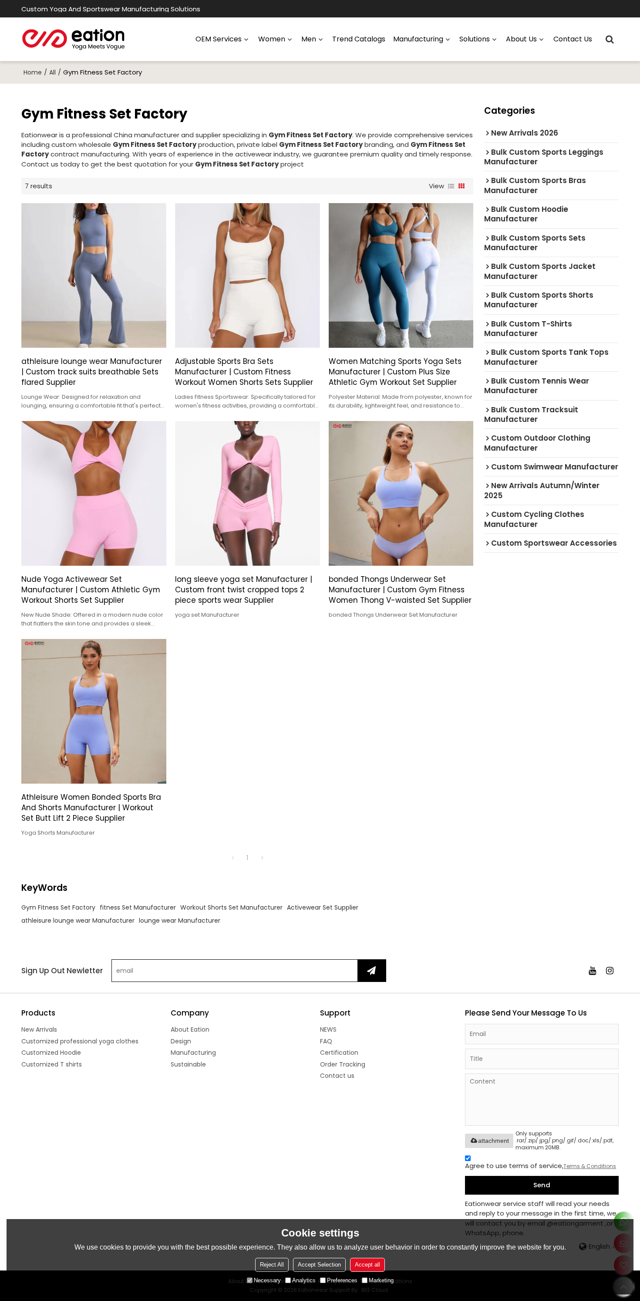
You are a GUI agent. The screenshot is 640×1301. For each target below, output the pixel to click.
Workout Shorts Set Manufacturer (231, 907)
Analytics (304, 1280)
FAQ (326, 1041)
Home (33, 72)
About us (521, 39)
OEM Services (218, 39)
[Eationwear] (73, 39)
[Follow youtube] (592, 970)
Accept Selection (319, 1264)
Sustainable (188, 1064)
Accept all (367, 1264)
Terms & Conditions (589, 1166)
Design (181, 1041)
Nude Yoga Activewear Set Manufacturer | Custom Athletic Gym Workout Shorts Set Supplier (90, 589)
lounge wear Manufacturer (179, 920)
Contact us (572, 39)
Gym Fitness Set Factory (58, 907)
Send (541, 1184)
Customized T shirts (51, 1064)
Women (271, 39)
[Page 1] (232, 857)
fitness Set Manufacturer (138, 907)
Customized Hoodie (51, 1052)
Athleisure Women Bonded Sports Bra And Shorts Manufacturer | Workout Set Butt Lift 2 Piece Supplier (91, 807)
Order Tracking (342, 1064)
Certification (339, 1052)
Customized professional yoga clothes (79, 1041)
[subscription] (371, 971)
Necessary (267, 1280)
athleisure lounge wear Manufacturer (78, 920)
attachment (493, 1140)
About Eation (190, 1029)
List (451, 186)
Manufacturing (193, 1052)
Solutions (474, 39)
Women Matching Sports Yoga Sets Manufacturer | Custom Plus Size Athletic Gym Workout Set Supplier (395, 372)
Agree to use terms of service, (540, 1165)
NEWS (328, 1029)
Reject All (272, 1264)
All (52, 72)
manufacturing (418, 39)
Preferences (342, 1280)
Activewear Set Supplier (322, 907)
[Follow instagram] (610, 970)
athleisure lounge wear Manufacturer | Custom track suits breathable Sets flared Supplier (91, 372)
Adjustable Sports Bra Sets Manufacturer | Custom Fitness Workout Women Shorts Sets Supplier (244, 372)
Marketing (381, 1280)
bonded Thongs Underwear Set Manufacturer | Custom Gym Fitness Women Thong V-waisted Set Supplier (400, 589)
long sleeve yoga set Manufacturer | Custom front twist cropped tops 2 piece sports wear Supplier (243, 589)
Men (308, 39)
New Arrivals (39, 1029)
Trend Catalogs (358, 39)
